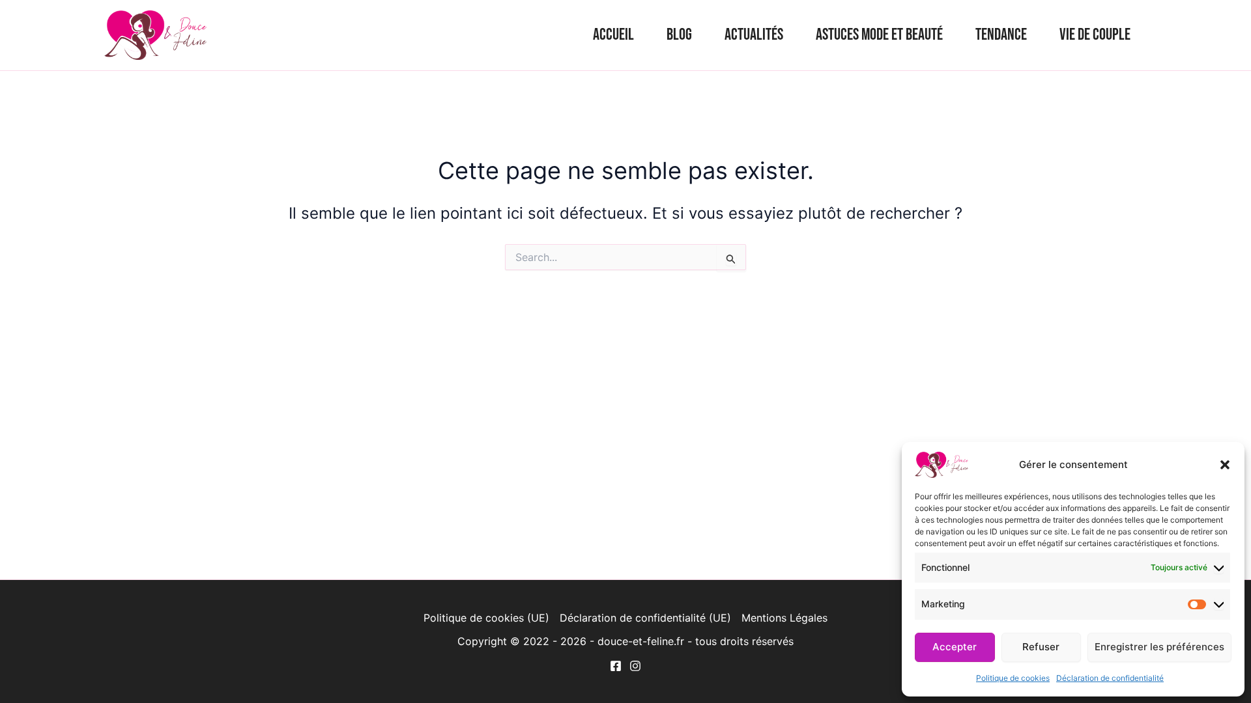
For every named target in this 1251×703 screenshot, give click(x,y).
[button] (1224, 464)
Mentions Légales (784, 617)
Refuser (1040, 647)
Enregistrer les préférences (1159, 647)
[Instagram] (635, 666)
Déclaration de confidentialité (1110, 678)
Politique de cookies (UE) (486, 617)
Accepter (954, 647)
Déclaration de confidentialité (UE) (645, 617)
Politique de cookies (1013, 678)
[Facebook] (616, 666)
